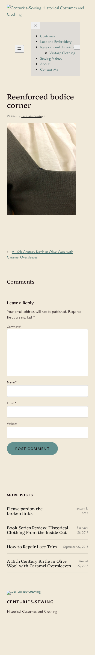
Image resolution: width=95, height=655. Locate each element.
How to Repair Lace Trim (32, 546)
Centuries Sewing (32, 116)
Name (12, 382)
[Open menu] (19, 49)
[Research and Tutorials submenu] (77, 47)
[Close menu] (35, 25)
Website (12, 423)
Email (11, 403)
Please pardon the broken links (25, 511)
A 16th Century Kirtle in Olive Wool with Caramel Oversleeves (39, 563)
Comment (14, 326)
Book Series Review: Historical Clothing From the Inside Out (37, 530)
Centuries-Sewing (30, 601)
